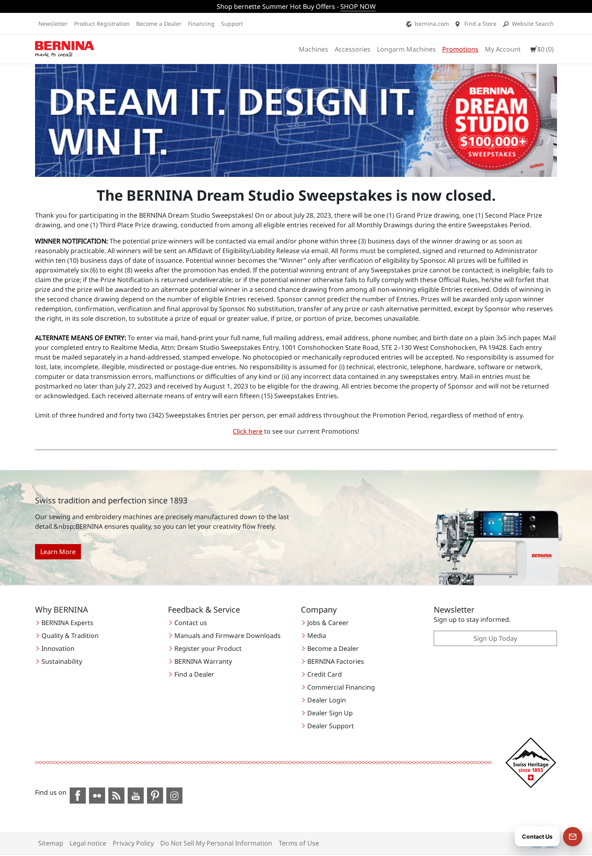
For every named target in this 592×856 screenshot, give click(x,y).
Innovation (58, 648)
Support (232, 23)
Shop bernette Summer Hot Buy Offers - (296, 6)
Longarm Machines (406, 49)
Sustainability (61, 661)
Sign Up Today (495, 638)
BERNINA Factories (335, 661)
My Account (503, 49)
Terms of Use (299, 843)
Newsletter (53, 23)
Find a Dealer (194, 674)
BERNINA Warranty (203, 661)
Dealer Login (326, 700)
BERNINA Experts (67, 622)
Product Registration (102, 23)
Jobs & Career (328, 622)
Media (316, 635)
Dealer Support (330, 725)
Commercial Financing (341, 687)
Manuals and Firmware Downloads (227, 635)
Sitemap (50, 843)
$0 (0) (545, 49)
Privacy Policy (133, 843)
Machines (313, 49)
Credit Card (324, 674)
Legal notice (88, 843)
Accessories (353, 49)
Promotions (460, 49)
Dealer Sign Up (330, 712)
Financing (201, 23)
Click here (248, 431)
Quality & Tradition (70, 635)
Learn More (58, 551)
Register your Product (208, 648)
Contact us (190, 622)
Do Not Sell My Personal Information (216, 843)
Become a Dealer (159, 23)
